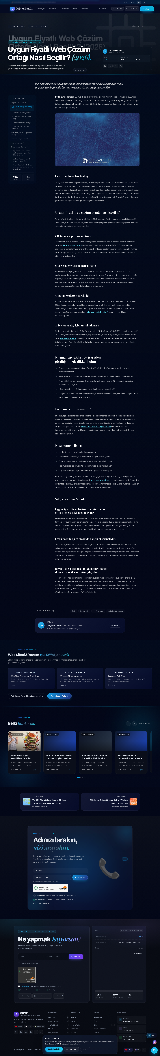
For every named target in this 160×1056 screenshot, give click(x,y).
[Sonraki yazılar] (134, 723)
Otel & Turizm (76, 1025)
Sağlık (73, 1021)
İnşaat (73, 1033)
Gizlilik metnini (41, 895)
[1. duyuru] (122, 2)
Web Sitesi (58, 1017)
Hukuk (73, 1017)
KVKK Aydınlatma (60, 1044)
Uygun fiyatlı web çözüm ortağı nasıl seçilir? (21, 108)
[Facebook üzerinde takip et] (36, 1032)
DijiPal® (21, 1050)
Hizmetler (52, 9)
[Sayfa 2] (80, 777)
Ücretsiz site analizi (43, 996)
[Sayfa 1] (78, 777)
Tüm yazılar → (145, 724)
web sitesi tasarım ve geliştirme (96, 426)
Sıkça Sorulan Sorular (18, 147)
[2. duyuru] (124, 2)
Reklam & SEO (58, 1021)
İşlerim (74, 9)
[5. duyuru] (131, 2)
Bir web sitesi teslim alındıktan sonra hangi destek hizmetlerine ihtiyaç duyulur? (23, 167)
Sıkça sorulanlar (100, 1029)
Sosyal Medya (58, 1033)
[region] (80, 754)
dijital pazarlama (68, 338)
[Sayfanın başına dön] (144, 1050)
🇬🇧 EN (137, 1050)
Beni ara (78, 877)
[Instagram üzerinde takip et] (16, 1032)
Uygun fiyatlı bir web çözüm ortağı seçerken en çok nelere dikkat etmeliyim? (22, 153)
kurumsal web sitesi (72, 245)
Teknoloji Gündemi (38, 26)
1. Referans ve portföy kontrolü (22, 113)
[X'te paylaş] (105, 66)
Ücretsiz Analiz (132, 9)
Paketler (84, 9)
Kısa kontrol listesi (17, 143)
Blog (93, 9)
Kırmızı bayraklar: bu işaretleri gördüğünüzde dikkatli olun (21, 134)
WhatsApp (99, 611)
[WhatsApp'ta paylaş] (115, 66)
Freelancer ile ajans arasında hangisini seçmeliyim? (21, 160)
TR (139, 2)
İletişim (96, 1033)
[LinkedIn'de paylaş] (110, 66)
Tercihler (85, 1049)
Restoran (74, 1029)
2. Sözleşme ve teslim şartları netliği (22, 118)
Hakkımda (102, 9)
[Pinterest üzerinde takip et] (31, 1032)
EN (144, 2)
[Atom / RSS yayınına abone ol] (41, 1032)
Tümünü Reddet (71, 1049)
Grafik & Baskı (58, 1025)
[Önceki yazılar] (128, 723)
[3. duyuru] (127, 2)
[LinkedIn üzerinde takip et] (21, 1032)
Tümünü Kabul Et (54, 1049)
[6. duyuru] (134, 2)
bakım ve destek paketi (97, 312)
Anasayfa (41, 9)
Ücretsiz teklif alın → (59, 696)
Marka (58, 1029)
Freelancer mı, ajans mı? (19, 139)
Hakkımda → (115, 625)
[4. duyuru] (129, 2)
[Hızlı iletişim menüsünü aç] (154, 1050)
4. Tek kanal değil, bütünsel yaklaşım (21, 128)
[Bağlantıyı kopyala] (121, 66)
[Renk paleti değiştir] (154, 1042)
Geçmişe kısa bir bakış (18, 103)
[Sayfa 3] (82, 777)
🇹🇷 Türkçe (128, 1050)
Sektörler (65, 9)
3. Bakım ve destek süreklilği (22, 123)
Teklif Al (147, 9)
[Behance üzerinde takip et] (26, 1032)
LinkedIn (85, 611)
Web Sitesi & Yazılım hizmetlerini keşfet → (27, 696)
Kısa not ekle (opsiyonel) (29, 963)
